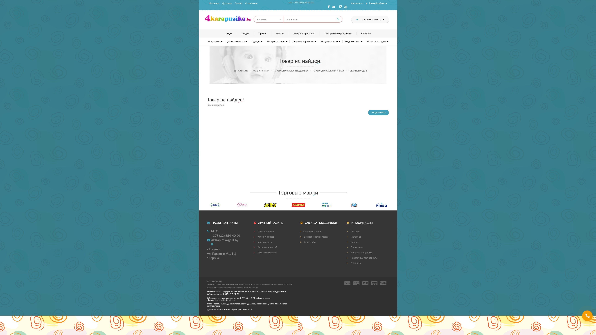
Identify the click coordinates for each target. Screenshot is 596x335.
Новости (280, 33)
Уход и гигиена (353, 41)
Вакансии (366, 33)
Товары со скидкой (267, 252)
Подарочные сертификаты (338, 33)
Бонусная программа (304, 33)
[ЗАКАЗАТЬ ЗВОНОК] (588, 317)
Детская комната (236, 41)
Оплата (238, 3)
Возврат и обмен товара (315, 236)
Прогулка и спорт (276, 41)
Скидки (245, 33)
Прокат (262, 33)
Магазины (214, 3)
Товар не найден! (358, 71)
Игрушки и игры (329, 41)
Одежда (256, 41)
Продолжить (378, 112)
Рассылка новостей (267, 247)
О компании (251, 3)
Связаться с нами (312, 231)
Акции (229, 33)
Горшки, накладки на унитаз (328, 71)
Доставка (227, 3)
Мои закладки (264, 242)
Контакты (356, 3)
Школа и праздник (377, 41)
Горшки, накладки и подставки (291, 71)
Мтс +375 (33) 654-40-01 (301, 2)
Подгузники (214, 41)
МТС (214, 231)
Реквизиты (355, 263)
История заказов (265, 236)
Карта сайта (309, 242)
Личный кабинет (377, 3)
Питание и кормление (303, 41)
